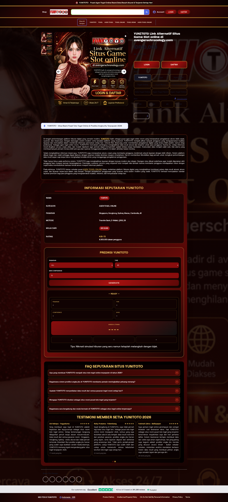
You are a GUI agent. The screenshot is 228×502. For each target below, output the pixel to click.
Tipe (116, 260)
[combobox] (107, 12)
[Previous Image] (58, 71)
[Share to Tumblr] (79, 479)
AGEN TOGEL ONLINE (92, 169)
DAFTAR (184, 12)
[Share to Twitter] (45, 479)
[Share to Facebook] (52, 479)
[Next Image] (124, 71)
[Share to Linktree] (59, 479)
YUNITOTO (105, 139)
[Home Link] (59, 12)
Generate (114, 283)
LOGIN (170, 12)
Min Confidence (55, 270)
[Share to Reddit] (72, 479)
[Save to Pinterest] (65, 479)
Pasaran (52, 260)
